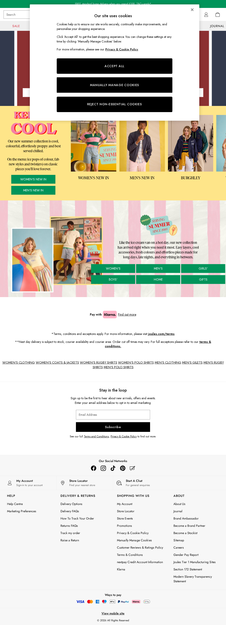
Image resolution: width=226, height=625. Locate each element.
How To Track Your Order (77, 518)
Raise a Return (69, 540)
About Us (179, 504)
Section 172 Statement (187, 569)
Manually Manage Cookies (134, 540)
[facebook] (93, 468)
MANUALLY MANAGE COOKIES (114, 85)
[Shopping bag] (217, 14)
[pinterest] (123, 468)
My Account (124, 504)
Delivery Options (71, 504)
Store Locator (125, 511)
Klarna (121, 569)
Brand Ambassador (186, 518)
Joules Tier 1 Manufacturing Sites (194, 562)
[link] (206, 14)
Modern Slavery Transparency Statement (192, 578)
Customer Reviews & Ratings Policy (140, 547)
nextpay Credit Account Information (140, 562)
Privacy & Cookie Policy (124, 436)
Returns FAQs (69, 525)
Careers (178, 547)
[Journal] (132, 468)
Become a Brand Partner (189, 525)
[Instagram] (103, 468)
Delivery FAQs (69, 511)
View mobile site (113, 613)
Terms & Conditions (130, 555)
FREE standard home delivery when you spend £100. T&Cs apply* (113, 4)
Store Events (125, 518)
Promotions (124, 525)
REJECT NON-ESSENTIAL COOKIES (114, 104)
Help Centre (15, 504)
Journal (177, 511)
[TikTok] (113, 468)
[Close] (192, 10)
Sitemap (178, 540)
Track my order (70, 533)
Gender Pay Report (185, 555)
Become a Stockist (185, 533)
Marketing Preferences (21, 511)
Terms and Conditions (96, 436)
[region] (114, 62)
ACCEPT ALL (114, 66)
